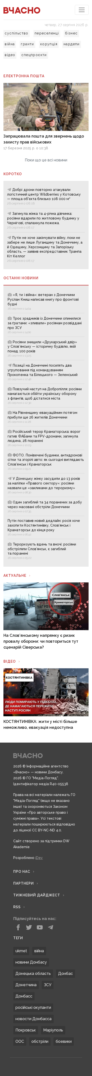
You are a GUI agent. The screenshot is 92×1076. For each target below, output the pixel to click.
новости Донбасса (33, 1018)
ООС (19, 1041)
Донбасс (23, 996)
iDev (39, 858)
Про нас (21, 871)
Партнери (23, 883)
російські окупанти (33, 1007)
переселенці (47, 33)
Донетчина (26, 984)
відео (10, 55)
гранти (27, 44)
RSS (17, 907)
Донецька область (33, 973)
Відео (9, 661)
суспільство (16, 33)
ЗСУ (47, 984)
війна (10, 44)
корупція (48, 44)
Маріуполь (53, 1030)
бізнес (71, 33)
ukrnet (21, 951)
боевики (64, 1041)
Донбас (65, 973)
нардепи (72, 44)
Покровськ (25, 1030)
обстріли (39, 1041)
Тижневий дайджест (36, 895)
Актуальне (14, 575)
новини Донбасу (31, 962)
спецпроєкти (34, 55)
